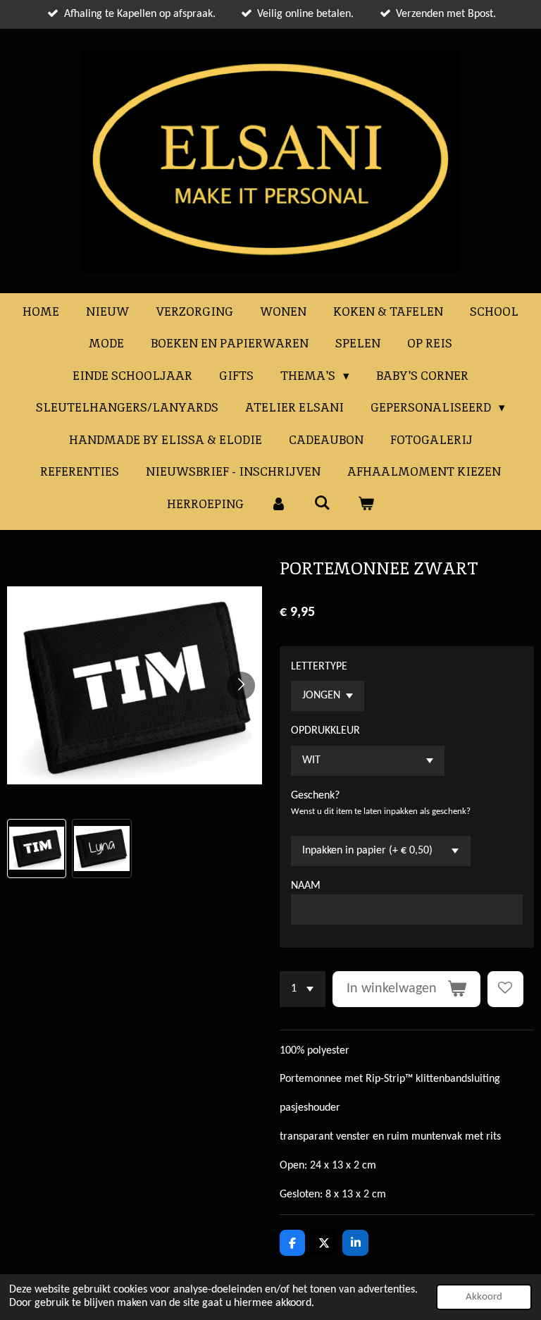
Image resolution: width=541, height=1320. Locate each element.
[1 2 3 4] (302, 989)
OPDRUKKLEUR (325, 730)
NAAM (306, 886)
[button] (36, 848)
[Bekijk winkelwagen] (365, 504)
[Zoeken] (322, 503)
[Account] (279, 504)
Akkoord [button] (484, 1297)
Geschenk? (315, 795)
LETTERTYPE (319, 666)
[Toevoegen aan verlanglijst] (505, 989)
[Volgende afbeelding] (241, 686)
